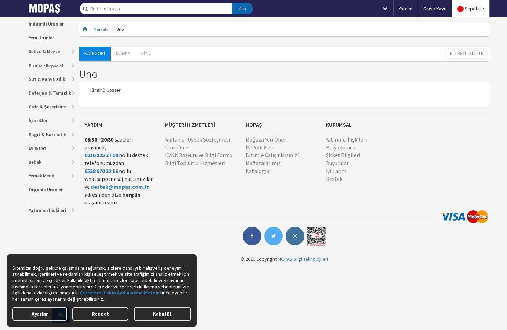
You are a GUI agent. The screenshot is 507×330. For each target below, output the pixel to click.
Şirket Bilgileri (343, 155)
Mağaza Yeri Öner (266, 139)
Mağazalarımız (263, 162)
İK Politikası (260, 147)
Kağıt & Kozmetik (47, 134)
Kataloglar (258, 170)
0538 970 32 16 (101, 170)
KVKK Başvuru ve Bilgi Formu (198, 155)
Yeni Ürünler (41, 38)
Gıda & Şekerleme (47, 107)
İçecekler (38, 120)
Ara (242, 8)
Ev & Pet (37, 148)
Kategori (94, 53)
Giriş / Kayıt (435, 9)
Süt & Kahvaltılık (47, 79)
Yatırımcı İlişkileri (47, 210)
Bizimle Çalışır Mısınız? (273, 155)
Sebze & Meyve (44, 51)
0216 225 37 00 (101, 155)
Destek (334, 178)
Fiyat (146, 53)
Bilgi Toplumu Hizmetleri (195, 162)
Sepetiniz (471, 9)
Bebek (35, 162)
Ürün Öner (177, 147)
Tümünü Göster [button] (105, 90)
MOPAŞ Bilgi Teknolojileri (303, 259)
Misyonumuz (341, 147)
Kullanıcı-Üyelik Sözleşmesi (197, 139)
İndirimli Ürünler (46, 24)
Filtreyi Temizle (467, 53)
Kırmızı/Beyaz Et (46, 65)
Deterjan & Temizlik (50, 93)
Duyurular (337, 162)
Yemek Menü (41, 176)
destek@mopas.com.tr (120, 186)
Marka (123, 53)
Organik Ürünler (46, 189)
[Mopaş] (50, 8)
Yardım (405, 9)
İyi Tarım (336, 170)
